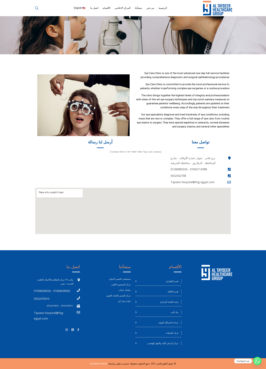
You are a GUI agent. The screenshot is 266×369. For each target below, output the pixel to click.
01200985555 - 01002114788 (189, 169)
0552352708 (178, 176)
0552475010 (41, 299)
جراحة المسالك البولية (168, 322)
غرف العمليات (172, 332)
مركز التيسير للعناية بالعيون (118, 295)
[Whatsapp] (257, 361)
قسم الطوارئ (172, 281)
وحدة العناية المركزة (169, 301)
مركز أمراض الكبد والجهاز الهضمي (162, 343)
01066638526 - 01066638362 (52, 291)
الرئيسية (163, 7)
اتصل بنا (94, 7)
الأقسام (106, 7)
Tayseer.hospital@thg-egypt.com (193, 182)
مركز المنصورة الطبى (121, 284)
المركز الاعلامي (123, 7)
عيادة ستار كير (124, 301)
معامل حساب (124, 289)
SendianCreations (98, 363)
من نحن (150, 7)
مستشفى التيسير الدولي (120, 278)
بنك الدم (174, 312)
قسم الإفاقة (173, 291)
